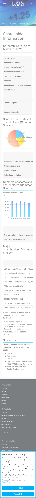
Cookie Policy (6, 482)
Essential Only (18, 488)
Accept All (18, 494)
